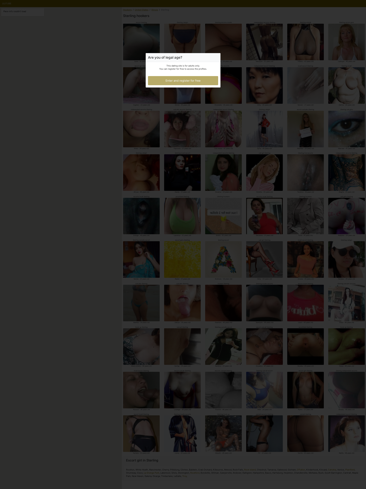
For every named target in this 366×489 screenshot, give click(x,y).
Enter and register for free (183, 80)
